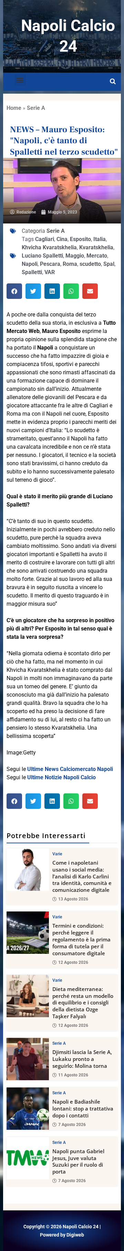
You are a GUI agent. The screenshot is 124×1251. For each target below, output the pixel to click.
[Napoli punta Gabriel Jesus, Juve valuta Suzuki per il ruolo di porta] (28, 1158)
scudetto (90, 264)
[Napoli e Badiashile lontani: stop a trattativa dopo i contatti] (28, 1108)
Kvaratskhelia (96, 247)
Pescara (50, 264)
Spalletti (32, 272)
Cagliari (44, 239)
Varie (57, 854)
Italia (99, 239)
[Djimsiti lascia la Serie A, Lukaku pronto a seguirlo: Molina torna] (28, 1059)
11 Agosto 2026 (73, 1075)
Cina (62, 239)
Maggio (74, 255)
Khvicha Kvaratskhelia (49, 247)
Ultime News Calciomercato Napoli (70, 769)
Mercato (96, 255)
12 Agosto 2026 (73, 962)
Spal (108, 264)
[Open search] (113, 81)
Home (14, 108)
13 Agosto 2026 (73, 899)
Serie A (36, 108)
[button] (20, 80)
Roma (70, 264)
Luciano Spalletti (42, 255)
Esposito (80, 239)
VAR (49, 272)
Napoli (30, 264)
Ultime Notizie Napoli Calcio (61, 777)
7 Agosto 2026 (72, 1125)
